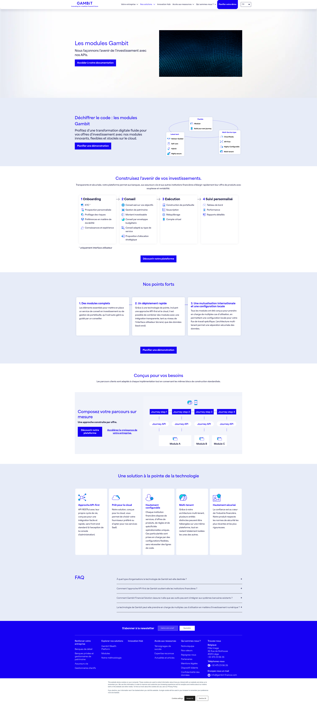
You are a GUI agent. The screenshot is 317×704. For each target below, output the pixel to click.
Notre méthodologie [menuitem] (111, 658)
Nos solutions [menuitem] (146, 4)
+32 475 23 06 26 (216, 657)
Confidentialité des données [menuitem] (190, 673)
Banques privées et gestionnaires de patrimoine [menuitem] (84, 657)
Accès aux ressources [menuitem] (182, 4)
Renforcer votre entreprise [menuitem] (83, 642)
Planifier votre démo (227, 4)
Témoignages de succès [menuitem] (163, 647)
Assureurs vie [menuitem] (81, 664)
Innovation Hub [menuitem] (164, 4)
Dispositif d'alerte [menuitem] (189, 668)
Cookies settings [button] (177, 698)
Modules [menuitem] (105, 654)
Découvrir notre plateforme (158, 259)
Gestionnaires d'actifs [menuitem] (85, 668)
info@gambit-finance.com (224, 675)
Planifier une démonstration (93, 146)
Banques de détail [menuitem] (83, 649)
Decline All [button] (202, 698)
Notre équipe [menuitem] (187, 646)
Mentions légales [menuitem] (189, 664)
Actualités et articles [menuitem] (164, 658)
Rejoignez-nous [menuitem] (188, 655)
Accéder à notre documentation (95, 63)
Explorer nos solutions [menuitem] (112, 641)
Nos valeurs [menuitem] (186, 651)
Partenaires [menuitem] (186, 659)
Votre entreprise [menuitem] (128, 4)
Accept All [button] (189, 698)
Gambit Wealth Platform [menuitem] (108, 647)
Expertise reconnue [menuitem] (164, 654)
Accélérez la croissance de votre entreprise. (122, 431)
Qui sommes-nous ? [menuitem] (205, 4)
